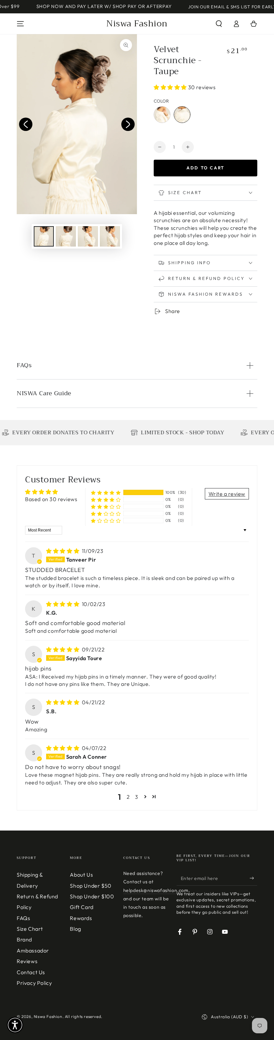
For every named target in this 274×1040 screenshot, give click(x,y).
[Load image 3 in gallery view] (88, 236)
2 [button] (128, 796)
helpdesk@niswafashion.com (155, 890)
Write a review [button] (227, 493)
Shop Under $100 (92, 896)
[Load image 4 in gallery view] (110, 236)
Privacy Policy (34, 983)
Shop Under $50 (90, 885)
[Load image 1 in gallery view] (44, 236)
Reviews (27, 961)
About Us (81, 874)
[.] (25, 124)
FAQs (23, 918)
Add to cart (205, 167)
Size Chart (30, 928)
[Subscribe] (253, 878)
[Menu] (20, 23)
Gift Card (81, 907)
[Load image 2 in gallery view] (66, 236)
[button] (219, 23)
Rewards (81, 918)
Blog (75, 928)
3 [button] (136, 796)
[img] (63, 551)
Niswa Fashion (48, 1016)
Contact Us (31, 972)
